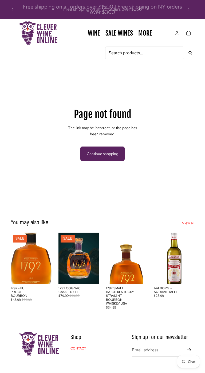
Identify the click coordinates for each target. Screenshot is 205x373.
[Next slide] (188, 9)
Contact (78, 348)
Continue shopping (102, 153)
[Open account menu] (177, 33)
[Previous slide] (12, 9)
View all (188, 223)
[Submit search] (190, 53)
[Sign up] (189, 350)
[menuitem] (145, 33)
